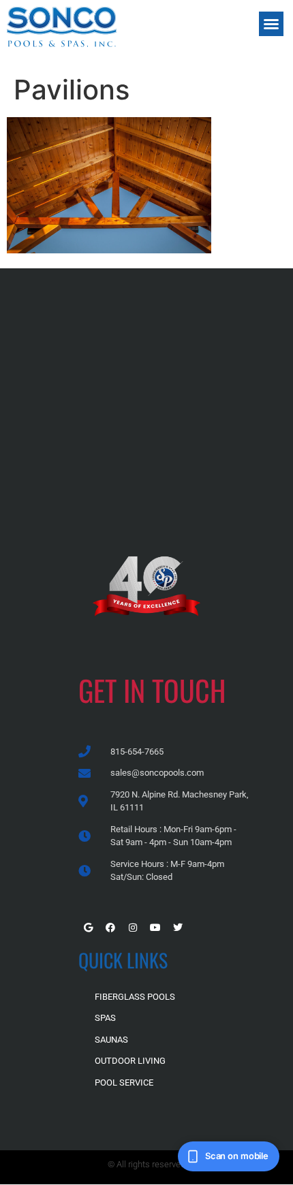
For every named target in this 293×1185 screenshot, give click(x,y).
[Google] (87, 927)
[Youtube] (155, 927)
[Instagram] (132, 927)
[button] (271, 24)
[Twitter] (177, 927)
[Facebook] (110, 927)
